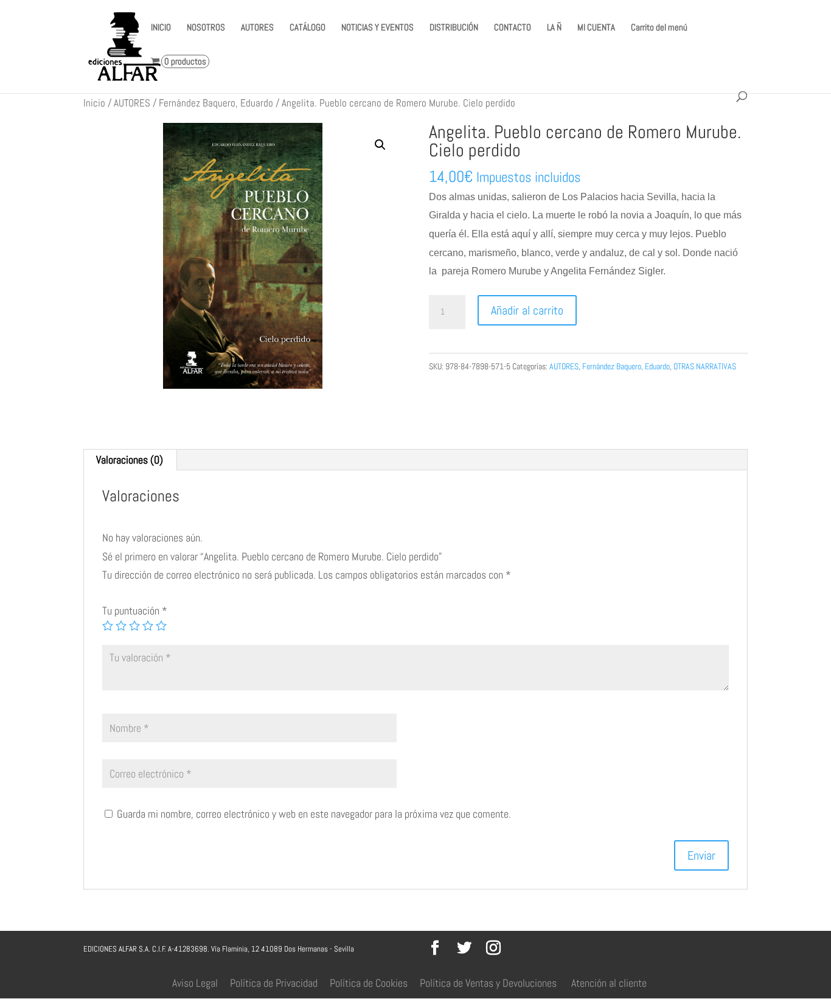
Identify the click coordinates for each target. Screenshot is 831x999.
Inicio (94, 103)
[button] (380, 145)
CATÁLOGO (307, 28)
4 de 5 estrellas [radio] (147, 625)
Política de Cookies (369, 983)
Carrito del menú (659, 28)
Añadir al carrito (527, 310)
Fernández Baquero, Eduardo (216, 103)
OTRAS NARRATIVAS (704, 366)
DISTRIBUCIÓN (453, 28)
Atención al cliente (609, 983)
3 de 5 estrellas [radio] (134, 625)
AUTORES (257, 28)
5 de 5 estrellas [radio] (161, 625)
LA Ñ (554, 28)
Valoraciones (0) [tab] (129, 460)
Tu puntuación (134, 611)
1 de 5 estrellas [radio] (107, 625)
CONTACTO (512, 28)
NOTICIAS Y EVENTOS (377, 28)
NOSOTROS (206, 28)
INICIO (161, 28)
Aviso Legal (195, 983)
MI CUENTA (596, 28)
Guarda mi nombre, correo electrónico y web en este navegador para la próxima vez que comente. (314, 814)
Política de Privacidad (274, 983)
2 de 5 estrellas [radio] (121, 625)
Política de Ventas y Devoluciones (488, 983)
